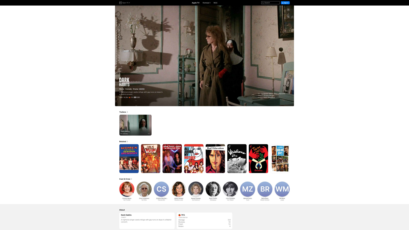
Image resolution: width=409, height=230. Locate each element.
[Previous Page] (117, 158)
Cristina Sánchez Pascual (266, 95)
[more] (148, 133)
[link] (123, 112)
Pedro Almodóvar (269, 97)
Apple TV (195, 3)
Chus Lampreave (279, 93)
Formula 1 (206, 3)
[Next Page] (291, 158)
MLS (215, 3)
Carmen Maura (268, 93)
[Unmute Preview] (288, 9)
